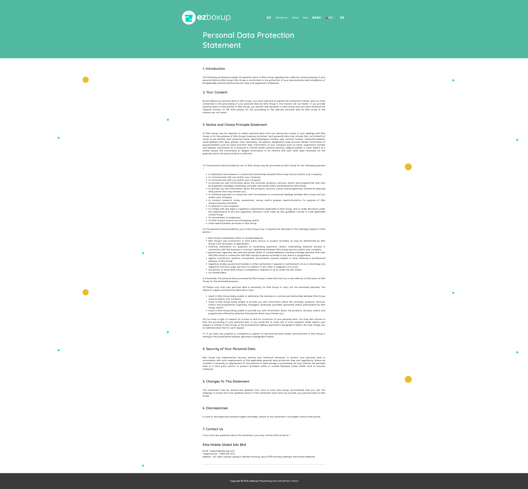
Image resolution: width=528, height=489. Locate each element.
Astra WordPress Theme (285, 481)
